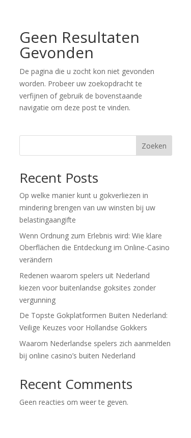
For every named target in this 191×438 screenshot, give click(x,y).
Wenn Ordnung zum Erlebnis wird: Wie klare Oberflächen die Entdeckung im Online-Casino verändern (94, 248)
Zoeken (154, 146)
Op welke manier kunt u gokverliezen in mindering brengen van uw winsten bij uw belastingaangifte (87, 207)
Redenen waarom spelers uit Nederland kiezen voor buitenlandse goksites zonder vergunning (87, 288)
